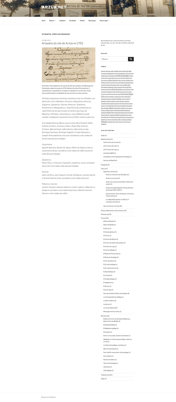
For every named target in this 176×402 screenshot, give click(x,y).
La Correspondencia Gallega (112, 297)
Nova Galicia (107, 356)
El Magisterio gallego (110, 328)
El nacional (106, 275)
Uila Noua (106, 367)
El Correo (106, 235)
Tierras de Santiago (109, 363)
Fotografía (104, 165)
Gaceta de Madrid (109, 160)
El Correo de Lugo (109, 246)
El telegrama (107, 282)
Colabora (62, 20)
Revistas (104, 316)
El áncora (106, 228)
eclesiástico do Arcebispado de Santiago (116, 157)
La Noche (106, 304)
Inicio (43, 20)
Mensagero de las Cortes (111, 311)
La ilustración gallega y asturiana (113, 345)
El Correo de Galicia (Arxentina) (113, 243)
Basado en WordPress (48, 397)
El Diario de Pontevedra (111, 253)
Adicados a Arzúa (109, 171)
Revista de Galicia (109, 359)
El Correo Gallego (109, 250)
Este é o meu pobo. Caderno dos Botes (115, 335)
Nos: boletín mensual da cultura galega (115, 352)
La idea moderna (108, 300)
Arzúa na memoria (112, 178)
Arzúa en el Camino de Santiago (116, 174)
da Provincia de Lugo (110, 149)
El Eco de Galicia (108, 261)
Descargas (92, 20)
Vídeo (103, 379)
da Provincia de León (110, 146)
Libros (103, 168)
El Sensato (106, 332)
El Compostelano (108, 232)
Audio (103, 135)
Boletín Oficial (105, 139)
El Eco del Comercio (109, 268)
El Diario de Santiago (110, 257)
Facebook (72, 20)
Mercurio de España (109, 349)
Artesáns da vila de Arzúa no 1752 (62, 43)
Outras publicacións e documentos (112, 210)
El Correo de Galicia (109, 239)
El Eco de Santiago (109, 264)
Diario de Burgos (108, 221)
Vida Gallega (107, 370)
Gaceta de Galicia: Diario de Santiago (115, 293)
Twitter (82, 20)
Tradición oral (105, 375)
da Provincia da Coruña (111, 142)
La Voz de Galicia (108, 308)
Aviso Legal (104, 20)
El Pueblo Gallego (109, 279)
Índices (51, 20)
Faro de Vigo (107, 290)
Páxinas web (105, 214)
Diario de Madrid (108, 225)
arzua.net (54, 7)
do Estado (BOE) (108, 153)
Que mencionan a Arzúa (111, 206)
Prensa (103, 218)
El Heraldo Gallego (109, 325)
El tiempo (106, 286)
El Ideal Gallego (108, 272)
